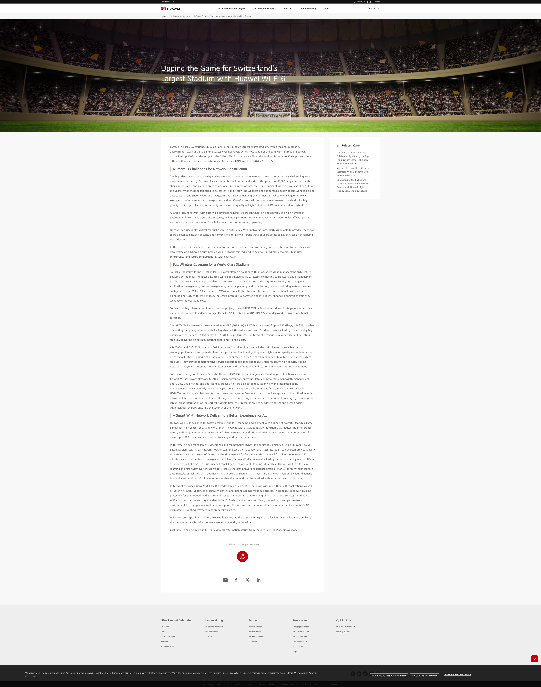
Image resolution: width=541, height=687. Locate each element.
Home (163, 16)
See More (253, 642)
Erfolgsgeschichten (177, 16)
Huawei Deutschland (345, 627)
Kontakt (164, 642)
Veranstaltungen (168, 636)
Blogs (294, 651)
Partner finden (255, 632)
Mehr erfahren (32, 676)
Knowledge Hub (299, 642)
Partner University (256, 636)
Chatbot (208, 636)
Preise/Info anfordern (214, 627)
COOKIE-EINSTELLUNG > (457, 674)
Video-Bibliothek (299, 636)
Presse (163, 632)
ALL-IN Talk (297, 646)
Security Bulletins (343, 632)
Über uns (165, 627)
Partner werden (255, 627)
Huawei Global (167, 646)
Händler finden (211, 632)
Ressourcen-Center (300, 632)
